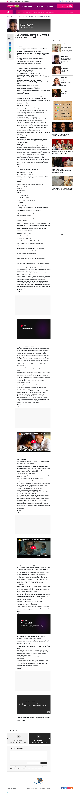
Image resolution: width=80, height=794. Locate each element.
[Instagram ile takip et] (68, 788)
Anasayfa (28, 788)
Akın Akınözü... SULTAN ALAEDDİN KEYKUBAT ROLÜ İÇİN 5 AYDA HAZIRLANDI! (37, 12)
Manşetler (11, 1)
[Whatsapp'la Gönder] (10, 50)
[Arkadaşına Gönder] (10, 52)
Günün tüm (69, 12)
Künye (32, 788)
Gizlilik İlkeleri (42, 788)
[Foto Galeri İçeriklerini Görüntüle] (72, 1)
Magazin (24, 6)
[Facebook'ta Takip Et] (63, 1)
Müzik (30, 6)
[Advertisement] (62, 28)
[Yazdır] (10, 55)
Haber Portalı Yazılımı (13, 792)
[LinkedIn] (10, 48)
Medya (42, 6)
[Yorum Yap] (10, 57)
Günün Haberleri (17, 1)
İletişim (36, 788)
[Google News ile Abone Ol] (61, 1)
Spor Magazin (49, 6)
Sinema (38, 6)
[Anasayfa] (7, 1)
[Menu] (59, 6)
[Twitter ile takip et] (65, 788)
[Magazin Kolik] (13, 6)
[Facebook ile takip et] (62, 788)
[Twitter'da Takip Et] (66, 1)
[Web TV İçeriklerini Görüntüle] (69, 1)
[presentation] (11, 12)
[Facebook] (10, 43)
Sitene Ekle (27, 1)
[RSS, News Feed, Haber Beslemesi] (71, 788)
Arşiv (23, 1)
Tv (33, 6)
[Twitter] (10, 45)
